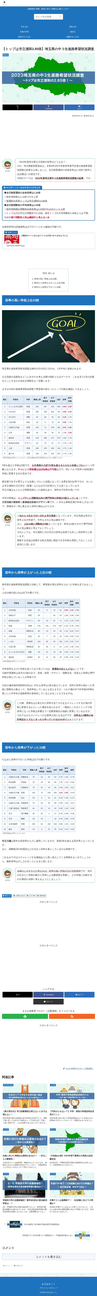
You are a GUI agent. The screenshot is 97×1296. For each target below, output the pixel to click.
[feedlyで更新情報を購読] (25, 1016)
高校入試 (8, 896)
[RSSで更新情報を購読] (72, 1016)
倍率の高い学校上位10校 (45, 279)
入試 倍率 (32, 896)
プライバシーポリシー (48, 1288)
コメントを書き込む (49, 1256)
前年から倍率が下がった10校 (47, 287)
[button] (60, 16)
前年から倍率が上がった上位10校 (49, 283)
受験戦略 (42, 896)
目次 (45, 273)
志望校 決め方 (20, 896)
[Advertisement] (48, 136)
